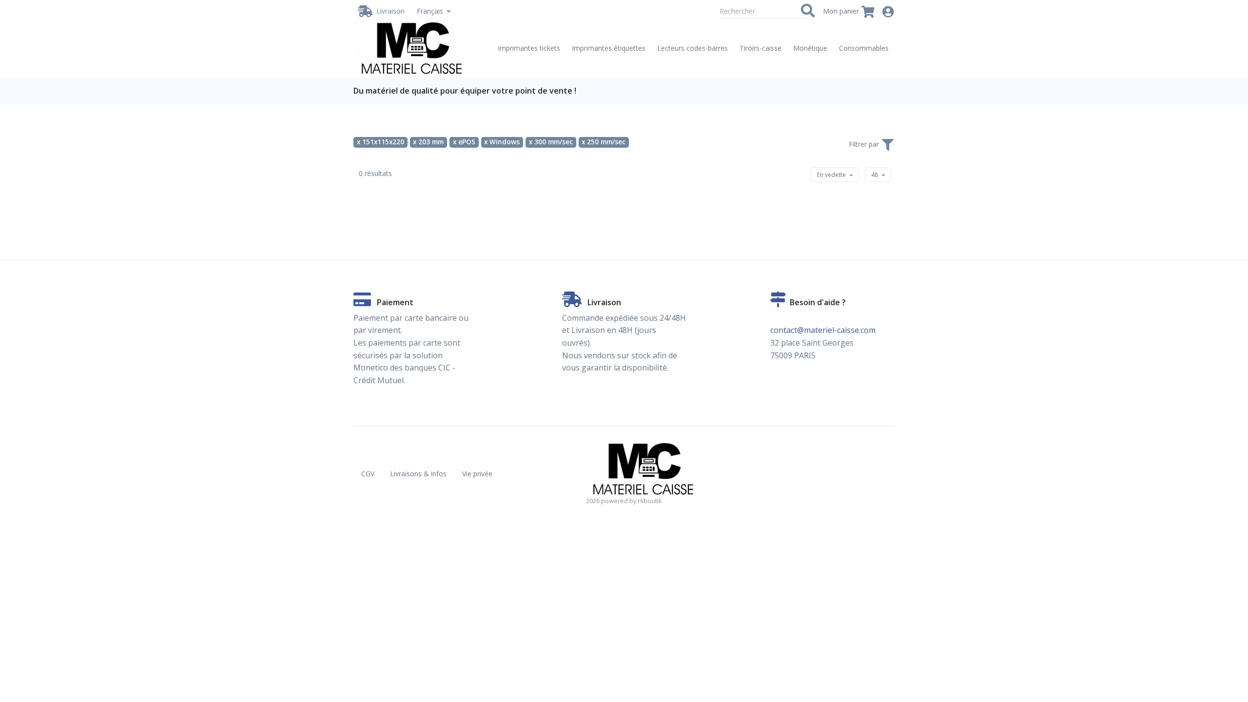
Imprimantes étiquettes (608, 48)
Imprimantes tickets (529, 48)
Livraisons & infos (418, 473)
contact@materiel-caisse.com (823, 330)
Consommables (864, 48)
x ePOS (464, 141)
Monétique (810, 48)
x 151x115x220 (380, 141)
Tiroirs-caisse (760, 48)
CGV (367, 473)
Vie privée (477, 473)
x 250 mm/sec (603, 141)
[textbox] (831, 175)
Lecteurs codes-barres (692, 48)
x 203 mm (428, 141)
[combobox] (835, 174)
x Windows (502, 141)
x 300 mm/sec (551, 141)
